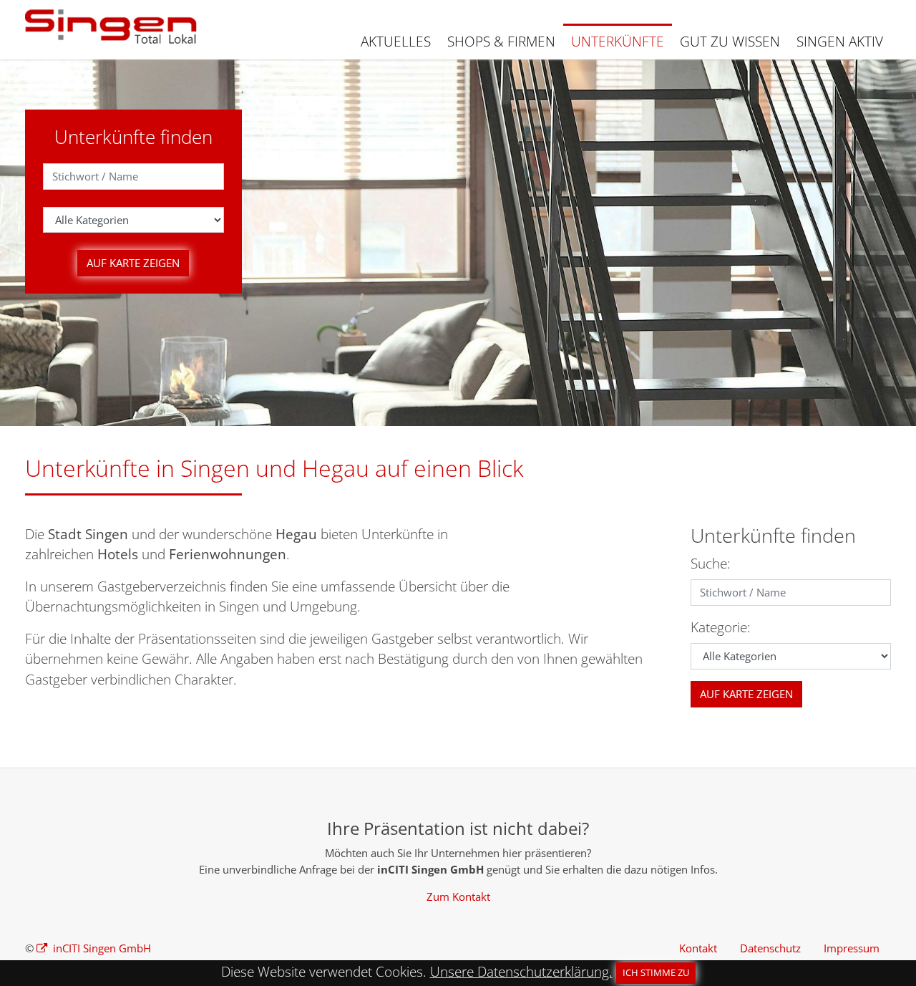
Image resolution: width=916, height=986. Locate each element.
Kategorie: (721, 627)
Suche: (711, 563)
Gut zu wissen (730, 41)
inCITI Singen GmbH (100, 948)
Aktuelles (396, 41)
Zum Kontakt (458, 896)
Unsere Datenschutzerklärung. (521, 971)
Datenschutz (770, 948)
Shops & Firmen (501, 41)
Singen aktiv (839, 41)
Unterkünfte (617, 41)
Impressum (852, 948)
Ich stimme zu (656, 972)
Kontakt (698, 948)
